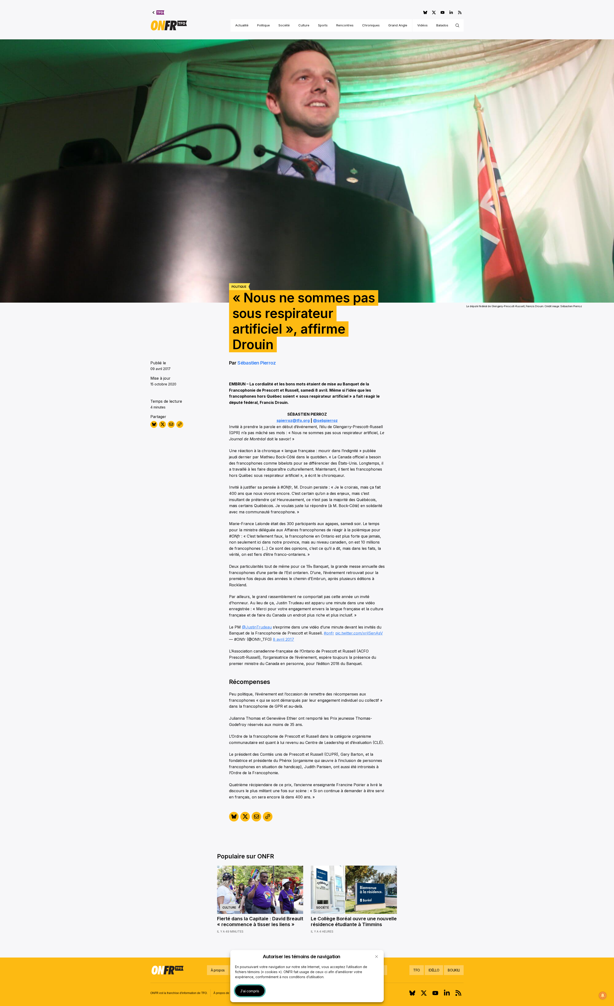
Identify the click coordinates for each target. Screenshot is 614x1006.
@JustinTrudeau (257, 627)
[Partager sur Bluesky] (153, 424)
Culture (303, 25)
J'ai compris (249, 991)
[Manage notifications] (603, 995)
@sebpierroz (325, 420)
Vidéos (422, 25)
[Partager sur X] (162, 424)
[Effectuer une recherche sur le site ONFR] (457, 25)
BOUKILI (454, 970)
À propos (218, 970)
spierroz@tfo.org (293, 420)
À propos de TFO (224, 993)
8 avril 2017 (283, 639)
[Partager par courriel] (171, 424)
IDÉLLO (434, 970)
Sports (323, 25)
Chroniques (371, 25)
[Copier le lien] (179, 424)
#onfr (329, 633)
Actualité (241, 25)
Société (284, 25)
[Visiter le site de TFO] (158, 12)
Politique (263, 25)
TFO (416, 970)
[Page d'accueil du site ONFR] (168, 25)
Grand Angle (397, 25)
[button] (376, 956)
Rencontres (345, 25)
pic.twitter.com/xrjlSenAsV (359, 633)
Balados (442, 25)
